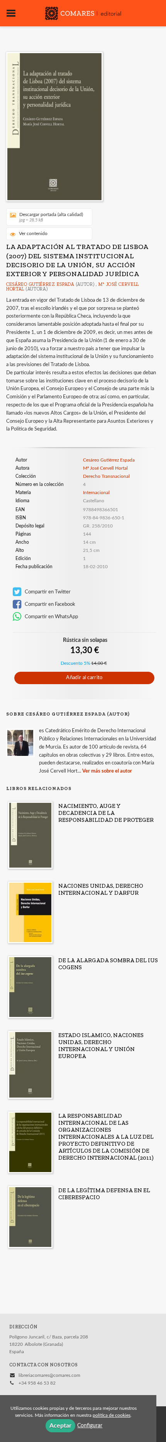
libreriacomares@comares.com (49, 1375)
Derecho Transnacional (106, 476)
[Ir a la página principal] (83, 12)
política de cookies (111, 1415)
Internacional (96, 492)
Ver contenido (33, 233)
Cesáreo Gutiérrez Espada (40, 284)
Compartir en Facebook (49, 604)
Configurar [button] (89, 1425)
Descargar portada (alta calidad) (51, 217)
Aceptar (60, 1426)
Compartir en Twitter (47, 592)
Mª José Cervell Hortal (105, 468)
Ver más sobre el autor (107, 771)
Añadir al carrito (84, 677)
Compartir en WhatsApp (51, 616)
